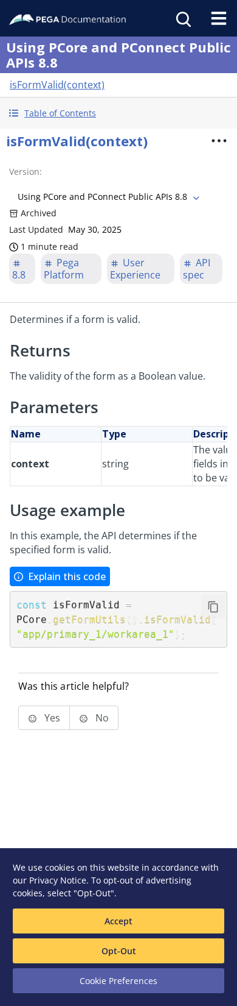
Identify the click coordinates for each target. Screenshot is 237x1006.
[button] (118, 113)
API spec (196, 269)
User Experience (135, 269)
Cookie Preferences (118, 981)
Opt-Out (118, 951)
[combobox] (107, 197)
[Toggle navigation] (219, 18)
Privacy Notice (57, 880)
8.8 (19, 275)
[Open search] (182, 18)
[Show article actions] (219, 141)
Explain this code (67, 576)
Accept (118, 921)
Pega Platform (64, 269)
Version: (25, 171)
